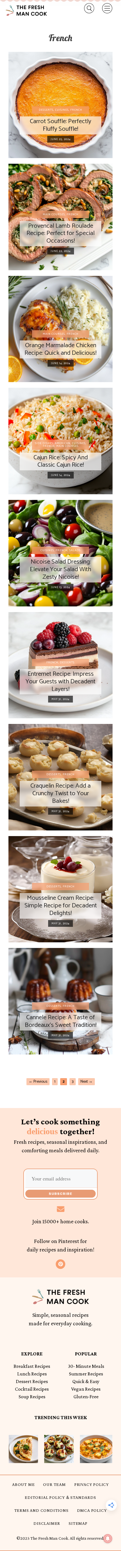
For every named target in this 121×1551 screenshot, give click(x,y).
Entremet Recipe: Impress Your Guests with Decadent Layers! (60, 681)
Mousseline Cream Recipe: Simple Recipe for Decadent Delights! (60, 905)
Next (86, 1081)
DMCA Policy (92, 1510)
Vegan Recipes (85, 1389)
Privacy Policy (91, 1484)
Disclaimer (46, 1523)
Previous (38, 1081)
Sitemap (78, 1523)
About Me (23, 1484)
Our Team (54, 1484)
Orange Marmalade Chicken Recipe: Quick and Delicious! (60, 349)
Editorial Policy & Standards (60, 1497)
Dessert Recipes (32, 1381)
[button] (86, 8)
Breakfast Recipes (32, 1366)
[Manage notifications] (107, 1538)
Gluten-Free (85, 1396)
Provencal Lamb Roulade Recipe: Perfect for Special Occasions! (60, 233)
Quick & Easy (85, 1381)
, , (60, 110)
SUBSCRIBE (60, 1194)
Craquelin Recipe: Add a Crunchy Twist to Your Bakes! (60, 793)
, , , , (60, 444)
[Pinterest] (60, 1264)
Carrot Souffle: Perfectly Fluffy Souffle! (60, 125)
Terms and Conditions (41, 1510)
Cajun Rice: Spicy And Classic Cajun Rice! (60, 461)
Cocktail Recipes (32, 1389)
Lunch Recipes (32, 1374)
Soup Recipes (32, 1396)
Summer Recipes (86, 1374)
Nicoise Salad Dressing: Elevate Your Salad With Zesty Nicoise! (60, 569)
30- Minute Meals (86, 1366)
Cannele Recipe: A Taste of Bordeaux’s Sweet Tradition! (61, 1021)
